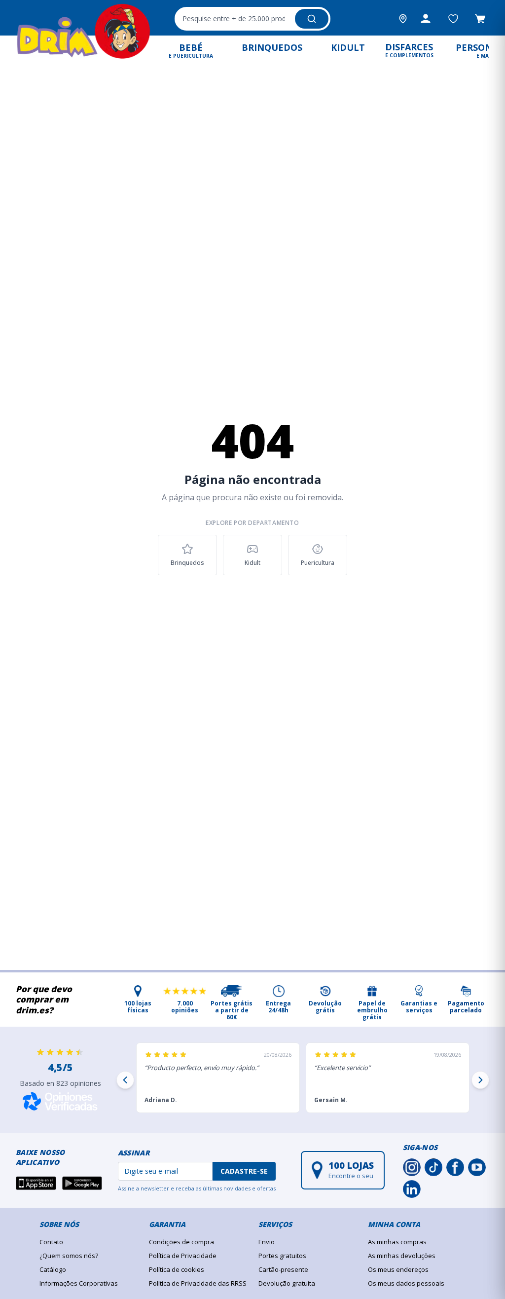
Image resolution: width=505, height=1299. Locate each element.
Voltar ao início (253, 602)
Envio (266, 1241)
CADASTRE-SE (244, 1171)
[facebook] (455, 1167)
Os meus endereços (398, 1269)
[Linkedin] (412, 1189)
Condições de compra (181, 1241)
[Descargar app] (36, 1183)
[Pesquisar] (311, 19)
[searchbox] (234, 19)
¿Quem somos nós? (68, 1255)
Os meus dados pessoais (406, 1283)
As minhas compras (397, 1241)
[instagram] (412, 1167)
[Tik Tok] (433, 1167)
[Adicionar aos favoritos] (453, 19)
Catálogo (52, 1269)
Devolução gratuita (286, 1283)
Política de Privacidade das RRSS (198, 1283)
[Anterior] (125, 1080)
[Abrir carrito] (480, 18)
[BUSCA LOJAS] (403, 19)
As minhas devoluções (401, 1255)
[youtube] (477, 1167)
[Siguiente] (480, 1080)
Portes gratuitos (282, 1255)
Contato (51, 1241)
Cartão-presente (283, 1269)
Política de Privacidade (182, 1255)
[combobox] (252, 19)
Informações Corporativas (78, 1283)
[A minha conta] (425, 19)
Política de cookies (176, 1269)
